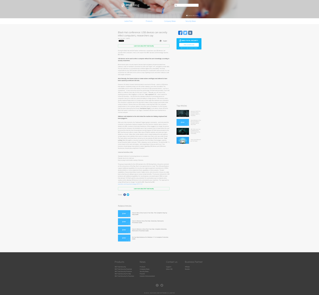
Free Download (189, 45)
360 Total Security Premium (123, 271)
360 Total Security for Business (124, 276)
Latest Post (128, 21)
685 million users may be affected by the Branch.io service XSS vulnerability (195, 131)
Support (168, 267)
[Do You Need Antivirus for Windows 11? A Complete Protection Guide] (124, 238)
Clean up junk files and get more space (196, 140)
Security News (191, 21)
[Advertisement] (189, 78)
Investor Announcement (147, 276)
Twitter (185, 33)
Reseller (187, 269)
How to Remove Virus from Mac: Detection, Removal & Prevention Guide (148, 221)
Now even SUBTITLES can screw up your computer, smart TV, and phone (195, 113)
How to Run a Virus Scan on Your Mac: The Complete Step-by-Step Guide (149, 213)
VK (190, 33)
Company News (170, 21)
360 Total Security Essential (123, 269)
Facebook (180, 33)
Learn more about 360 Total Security (144, 46)
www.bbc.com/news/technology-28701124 (130, 184)
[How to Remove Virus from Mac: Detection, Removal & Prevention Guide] (124, 221)
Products (149, 21)
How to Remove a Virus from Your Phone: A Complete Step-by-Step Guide (196, 122)
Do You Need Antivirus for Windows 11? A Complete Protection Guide (150, 238)
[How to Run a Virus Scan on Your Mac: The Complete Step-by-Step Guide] (124, 213)
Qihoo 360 (169, 269)
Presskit (142, 274)
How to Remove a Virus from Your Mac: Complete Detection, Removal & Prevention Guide (149, 230)
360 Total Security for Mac (123, 274)
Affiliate (187, 267)
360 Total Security (120, 267)
